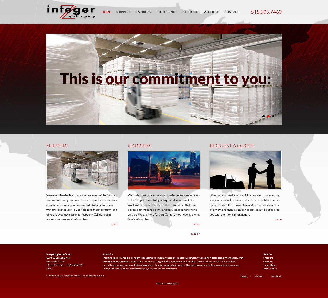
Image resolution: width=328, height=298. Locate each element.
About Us (211, 12)
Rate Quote (189, 12)
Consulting (165, 12)
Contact (231, 12)
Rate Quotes (270, 269)
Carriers (143, 12)
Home (106, 12)
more (115, 224)
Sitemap (259, 276)
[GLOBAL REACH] (163, 287)
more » (195, 233)
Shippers (123, 12)
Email (49, 269)
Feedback (276, 276)
